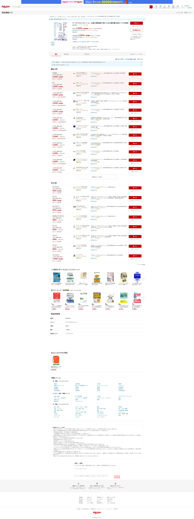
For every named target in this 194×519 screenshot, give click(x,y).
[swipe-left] (51, 279)
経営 (79, 16)
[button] (160, 6)
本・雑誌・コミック (62, 16)
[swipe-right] (143, 279)
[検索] (151, 6)
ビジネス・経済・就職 (71, 16)
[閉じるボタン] (144, 19)
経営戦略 (83, 16)
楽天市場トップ (53, 16)
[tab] (56, 54)
